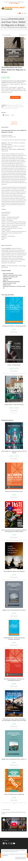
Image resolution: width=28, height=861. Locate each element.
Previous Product (7, 35)
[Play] (3, 830)
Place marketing (9, 540)
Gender (12, 499)
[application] (14, 824)
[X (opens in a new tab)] (10, 3)
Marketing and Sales (20, 373)
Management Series (11, 105)
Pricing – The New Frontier (14, 365)
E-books (8, 334)
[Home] (1, 27)
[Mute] (22, 830)
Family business (14, 802)
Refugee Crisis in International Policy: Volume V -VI (14, 759)
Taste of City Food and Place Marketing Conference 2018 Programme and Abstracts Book (14, 530)
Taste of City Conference (17, 540)
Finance (12, 334)
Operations (17, 688)
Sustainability (21, 688)
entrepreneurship (8, 802)
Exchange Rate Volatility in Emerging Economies (14, 326)
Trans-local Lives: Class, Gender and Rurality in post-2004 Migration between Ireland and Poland (14, 719)
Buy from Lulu (4, 87)
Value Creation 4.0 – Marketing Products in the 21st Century (14, 451)
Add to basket (15, 97)
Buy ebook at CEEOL (11, 89)
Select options (14, 371)
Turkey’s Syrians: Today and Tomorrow (14, 404)
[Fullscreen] (24, 830)
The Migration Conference (21, 579)
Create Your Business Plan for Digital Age (14, 794)
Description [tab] (14, 123)
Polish (9, 108)
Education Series (12, 647)
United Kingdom (14, 108)
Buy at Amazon (13, 87)
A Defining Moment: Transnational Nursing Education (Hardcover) (14, 638)
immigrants (21, 106)
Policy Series (14, 579)
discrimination (7, 106)
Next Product (21, 35)
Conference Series (4, 540)
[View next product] (26, 35)
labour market (4, 108)
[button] (25, 39)
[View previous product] (2, 35)
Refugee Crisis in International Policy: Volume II (14, 610)
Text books (23, 461)
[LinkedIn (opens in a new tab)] (15, 3)
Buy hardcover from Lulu (17, 90)
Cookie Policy (4, 855)
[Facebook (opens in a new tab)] (11, 3)
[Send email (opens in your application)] (18, 3)
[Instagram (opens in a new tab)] (13, 3)
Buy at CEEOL (5, 151)
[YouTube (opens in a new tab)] (17, 3)
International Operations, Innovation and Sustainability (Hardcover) (14, 679)
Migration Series (19, 105)
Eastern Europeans (14, 106)
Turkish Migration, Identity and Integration (14, 571)
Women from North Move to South (14, 491)
